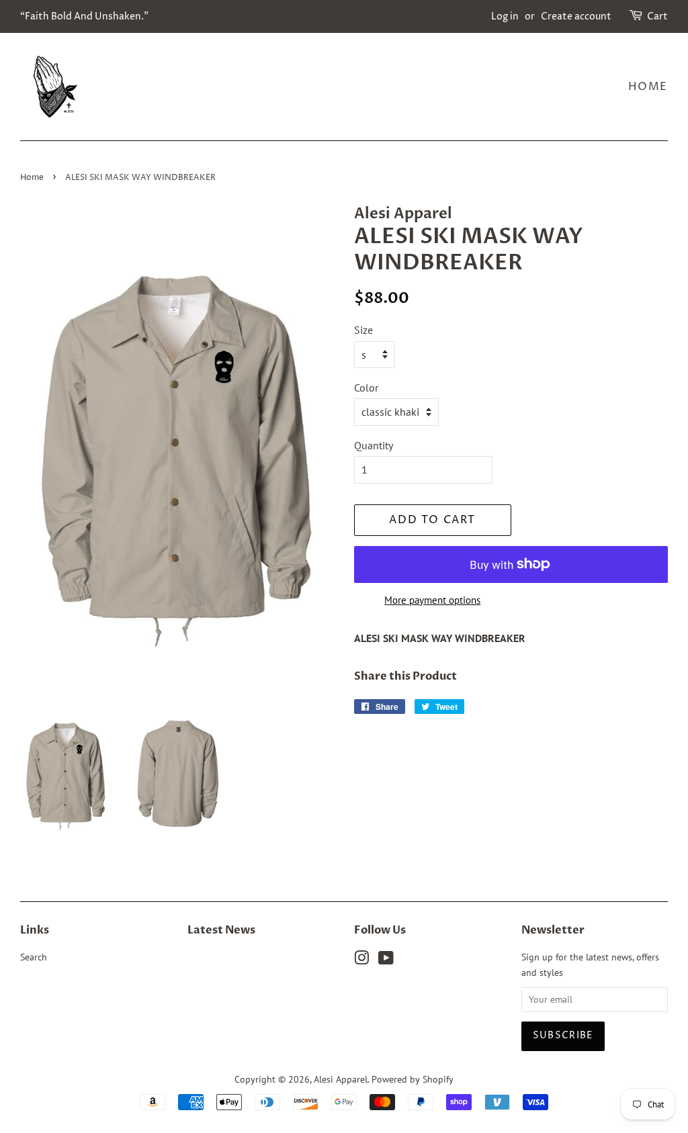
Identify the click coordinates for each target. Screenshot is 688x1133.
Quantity (373, 445)
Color (366, 387)
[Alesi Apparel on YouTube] (386, 960)
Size (363, 329)
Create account (576, 16)
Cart (657, 16)
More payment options (432, 600)
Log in (505, 16)
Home (648, 86)
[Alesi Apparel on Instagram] (361, 960)
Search (33, 957)
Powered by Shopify (413, 1079)
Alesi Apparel (341, 1079)
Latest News (221, 930)
